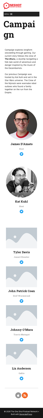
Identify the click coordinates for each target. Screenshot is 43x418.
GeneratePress (25, 414)
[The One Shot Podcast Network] (13, 6)
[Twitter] (21, 154)
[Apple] (18, 395)
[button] (6, 14)
